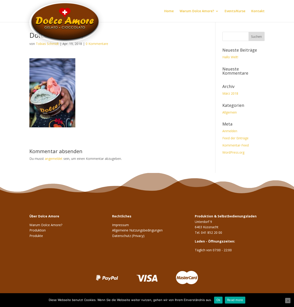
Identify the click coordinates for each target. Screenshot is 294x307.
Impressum (120, 225)
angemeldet (53, 158)
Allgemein (229, 112)
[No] (288, 300)
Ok (218, 300)
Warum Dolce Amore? (197, 11)
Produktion (37, 230)
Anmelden (229, 131)
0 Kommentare (97, 43)
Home (169, 11)
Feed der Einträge (235, 138)
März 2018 (230, 93)
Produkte (36, 236)
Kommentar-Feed (235, 145)
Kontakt (258, 11)
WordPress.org (233, 152)
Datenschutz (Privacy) (128, 236)
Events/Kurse (235, 11)
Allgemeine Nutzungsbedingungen (137, 230)
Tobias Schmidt (47, 43)
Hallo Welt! (230, 57)
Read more (235, 300)
